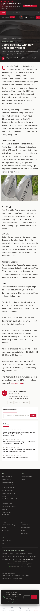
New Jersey (32, 556)
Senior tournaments (7, 485)
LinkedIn (17, 402)
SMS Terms (25, 575)
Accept (34, 597)
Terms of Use (6, 575)
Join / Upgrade (25, 525)
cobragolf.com (17, 383)
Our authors (24, 533)
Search (33, 415)
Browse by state (6, 479)
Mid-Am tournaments (8, 490)
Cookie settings (17, 578)
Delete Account (6, 578)
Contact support (6, 540)
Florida (11, 553)
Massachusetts (6, 559)
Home (3, 38)
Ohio (20, 559)
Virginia (15, 559)
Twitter (10, 402)
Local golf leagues (7, 482)
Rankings (4, 522)
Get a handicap (6, 512)
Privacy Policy (16, 575)
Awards (4, 527)
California (4, 553)
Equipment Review (15, 38)
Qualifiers (4, 509)
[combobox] (20, 416)
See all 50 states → (29, 559)
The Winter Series (7, 503)
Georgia (4, 556)
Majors (4, 496)
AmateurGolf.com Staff (17, 391)
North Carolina (12, 556)
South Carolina (22, 556)
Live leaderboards (26, 476)
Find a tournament (7, 476)
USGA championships (8, 493)
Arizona (30, 553)
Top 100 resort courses (9, 506)
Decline (27, 597)
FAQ (3, 543)
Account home (25, 527)
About (23, 530)
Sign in (32, 17)
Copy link (25, 402)
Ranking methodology (8, 525)
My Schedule (6, 515)
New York (23, 553)
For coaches (5, 530)
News (7, 38)
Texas (17, 553)
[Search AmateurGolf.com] (26, 17)
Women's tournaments (8, 487)
